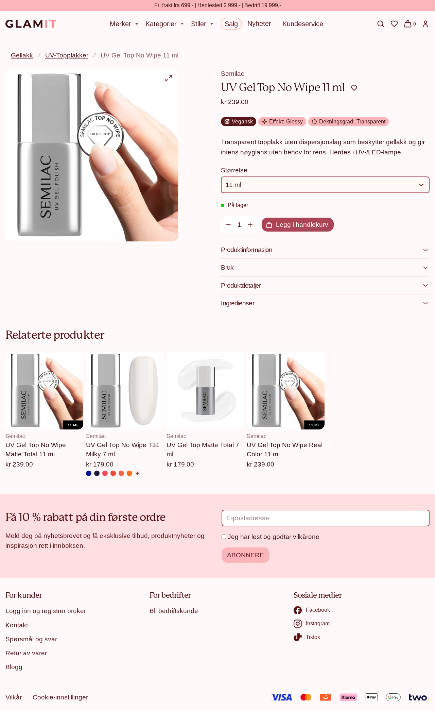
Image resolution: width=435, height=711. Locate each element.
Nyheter (259, 23)
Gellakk (22, 55)
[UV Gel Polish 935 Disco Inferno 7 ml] (113, 473)
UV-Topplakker (66, 55)
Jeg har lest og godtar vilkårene (273, 536)
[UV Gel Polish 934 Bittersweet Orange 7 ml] (121, 473)
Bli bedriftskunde (174, 610)
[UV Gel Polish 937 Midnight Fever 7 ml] (97, 473)
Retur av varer (26, 653)
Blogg (13, 667)
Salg (231, 24)
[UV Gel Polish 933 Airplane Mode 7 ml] (129, 473)
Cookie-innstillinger (60, 697)
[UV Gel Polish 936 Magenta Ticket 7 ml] (105, 473)
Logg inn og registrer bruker (45, 610)
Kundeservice (302, 24)
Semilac (232, 73)
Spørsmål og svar (31, 639)
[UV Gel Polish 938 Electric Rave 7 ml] (88, 473)
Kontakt (16, 625)
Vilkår (13, 697)
